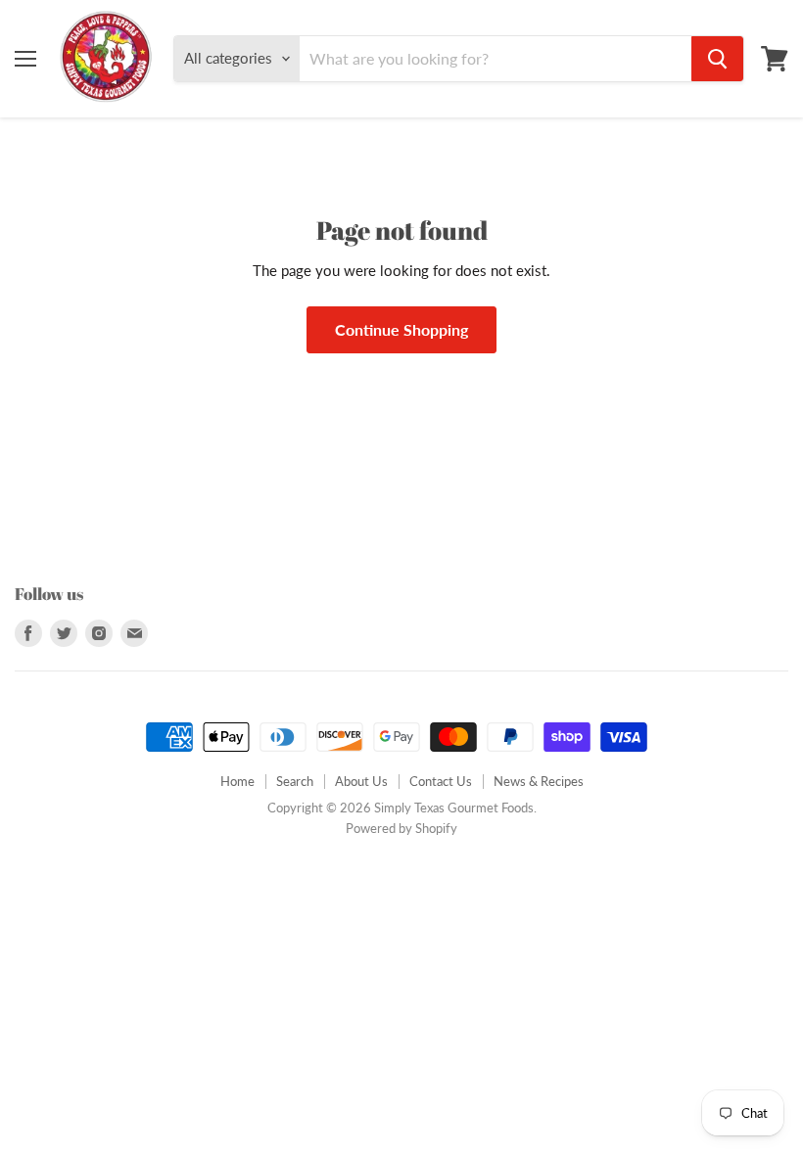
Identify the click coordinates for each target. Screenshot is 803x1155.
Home (237, 781)
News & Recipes (539, 781)
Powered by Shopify (401, 828)
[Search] (717, 58)
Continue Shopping (401, 329)
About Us (361, 781)
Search (294, 781)
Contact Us (440, 781)
